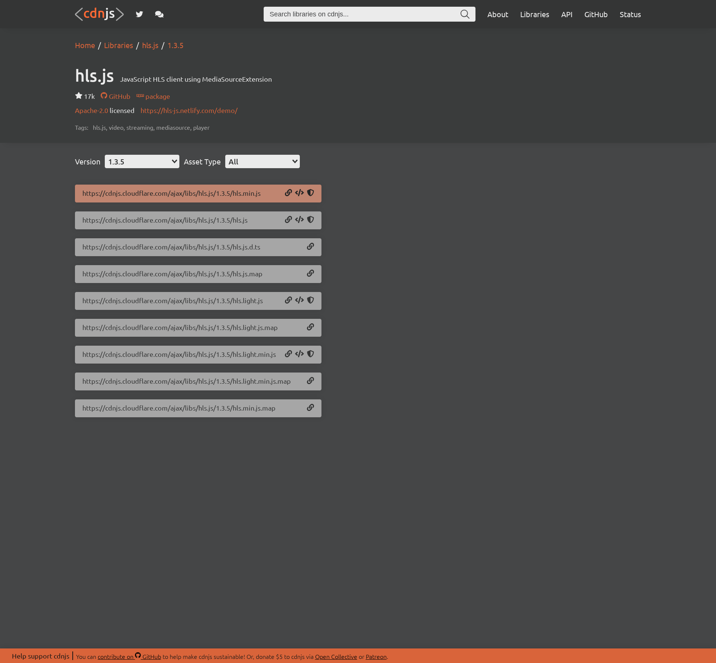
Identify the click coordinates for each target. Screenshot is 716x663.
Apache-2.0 (92, 110)
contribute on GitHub (129, 656)
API (566, 14)
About (497, 14)
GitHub (596, 14)
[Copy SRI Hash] (310, 193)
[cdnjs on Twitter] (139, 14)
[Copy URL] (288, 193)
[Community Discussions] (159, 14)
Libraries (534, 14)
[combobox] (142, 161)
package (157, 96)
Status (630, 14)
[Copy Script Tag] (299, 193)
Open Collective (336, 656)
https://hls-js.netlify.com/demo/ (189, 110)
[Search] (465, 14)
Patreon (376, 656)
